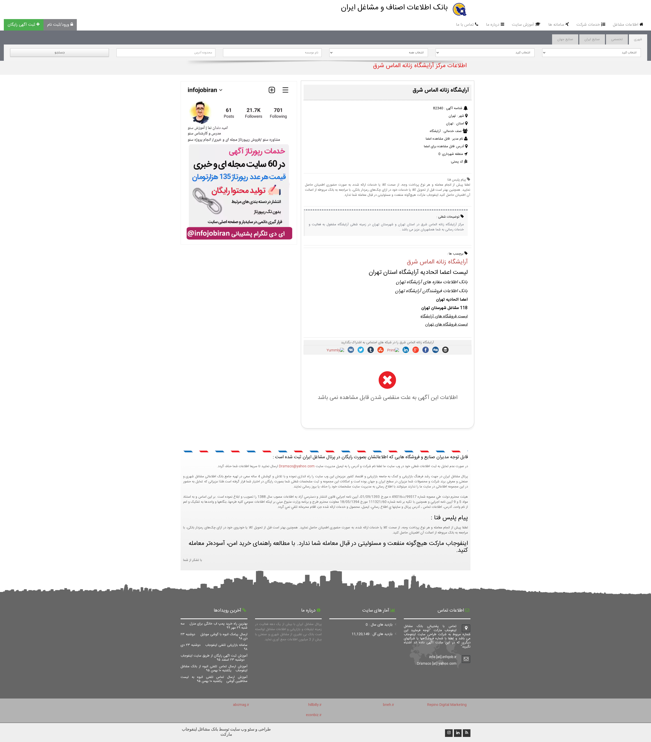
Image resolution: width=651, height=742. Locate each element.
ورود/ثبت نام (58, 24)
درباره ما (492, 24)
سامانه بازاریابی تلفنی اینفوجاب (214, 647)
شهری (638, 39)
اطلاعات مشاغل (625, 24)
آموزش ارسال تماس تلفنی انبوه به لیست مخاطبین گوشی (214, 679)
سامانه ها (556, 24)
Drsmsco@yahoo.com (297, 466)
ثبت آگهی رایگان (21, 24)
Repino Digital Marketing (447, 705)
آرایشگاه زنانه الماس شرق (437, 262)
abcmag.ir (241, 705)
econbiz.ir (314, 715)
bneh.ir (388, 705)
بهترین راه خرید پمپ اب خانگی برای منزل (214, 626)
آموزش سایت (523, 24)
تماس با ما (465, 24)
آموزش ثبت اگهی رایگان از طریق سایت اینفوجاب (214, 658)
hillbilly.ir (315, 705)
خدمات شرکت (588, 24)
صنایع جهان (565, 39)
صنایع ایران (592, 39)
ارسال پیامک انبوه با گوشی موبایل (214, 636)
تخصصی (617, 39)
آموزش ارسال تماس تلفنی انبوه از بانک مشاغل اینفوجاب (214, 668)
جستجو (60, 52)
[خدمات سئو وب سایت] (239, 242)
